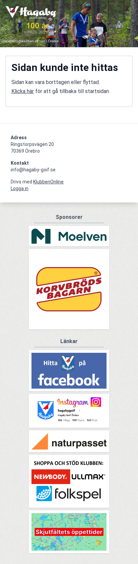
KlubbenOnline (48, 181)
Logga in (19, 188)
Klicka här (22, 91)
